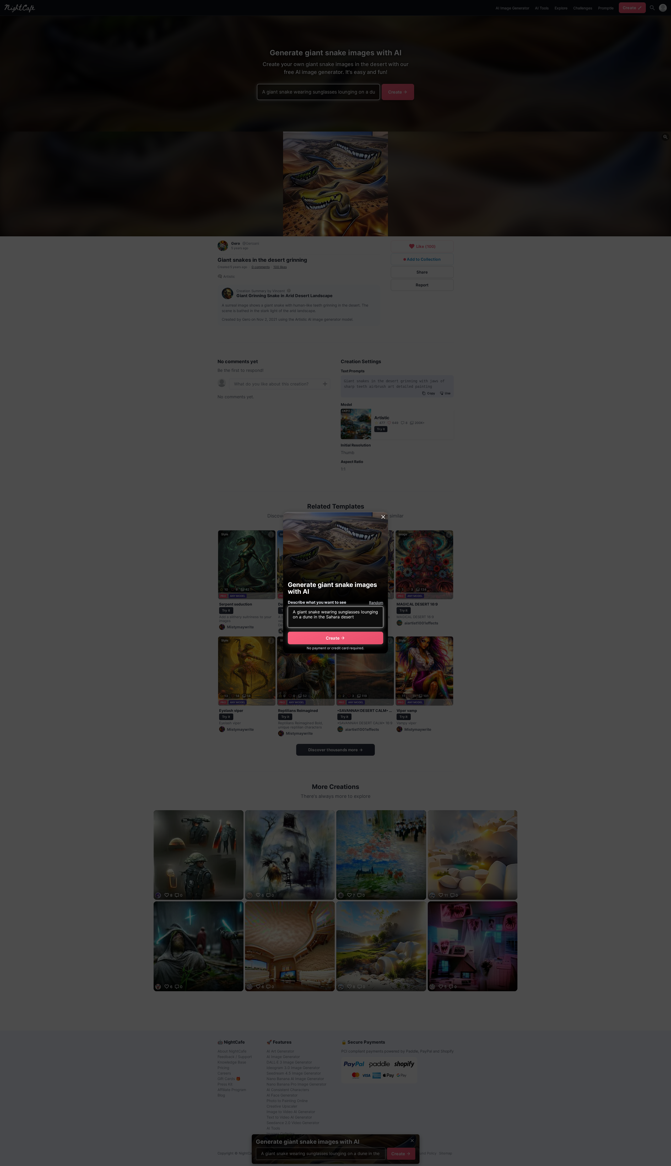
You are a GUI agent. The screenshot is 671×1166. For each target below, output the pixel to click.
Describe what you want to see (317, 602)
